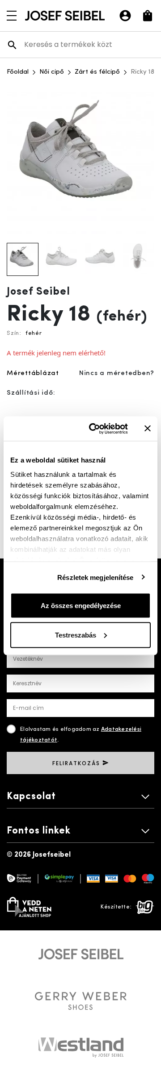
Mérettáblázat (33, 373)
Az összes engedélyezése (81, 605)
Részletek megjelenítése (95, 577)
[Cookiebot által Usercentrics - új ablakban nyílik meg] (94, 428)
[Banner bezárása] (147, 428)
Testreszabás (75, 634)
